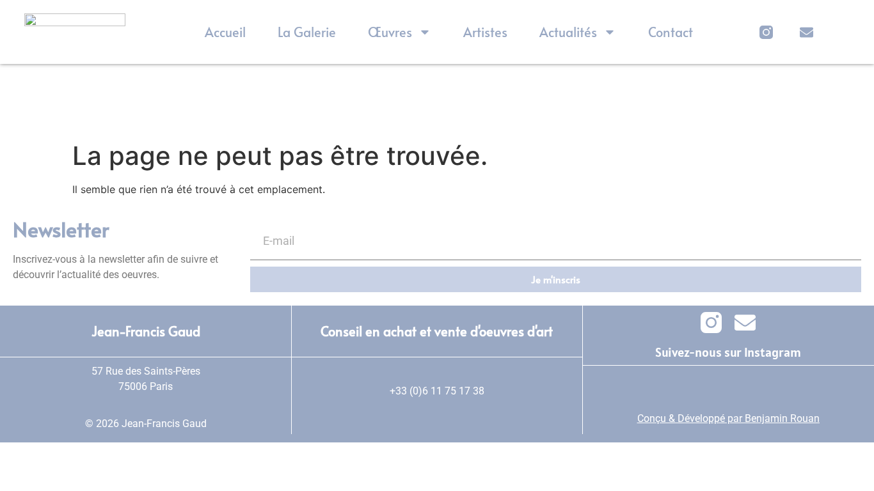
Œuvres (390, 32)
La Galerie (307, 32)
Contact (670, 32)
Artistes (485, 32)
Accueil (225, 32)
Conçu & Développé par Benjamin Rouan (728, 418)
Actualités (568, 32)
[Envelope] (806, 32)
